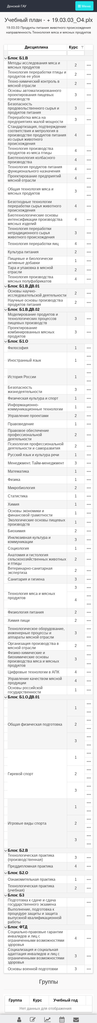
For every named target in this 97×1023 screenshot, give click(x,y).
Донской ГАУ (16, 6)
